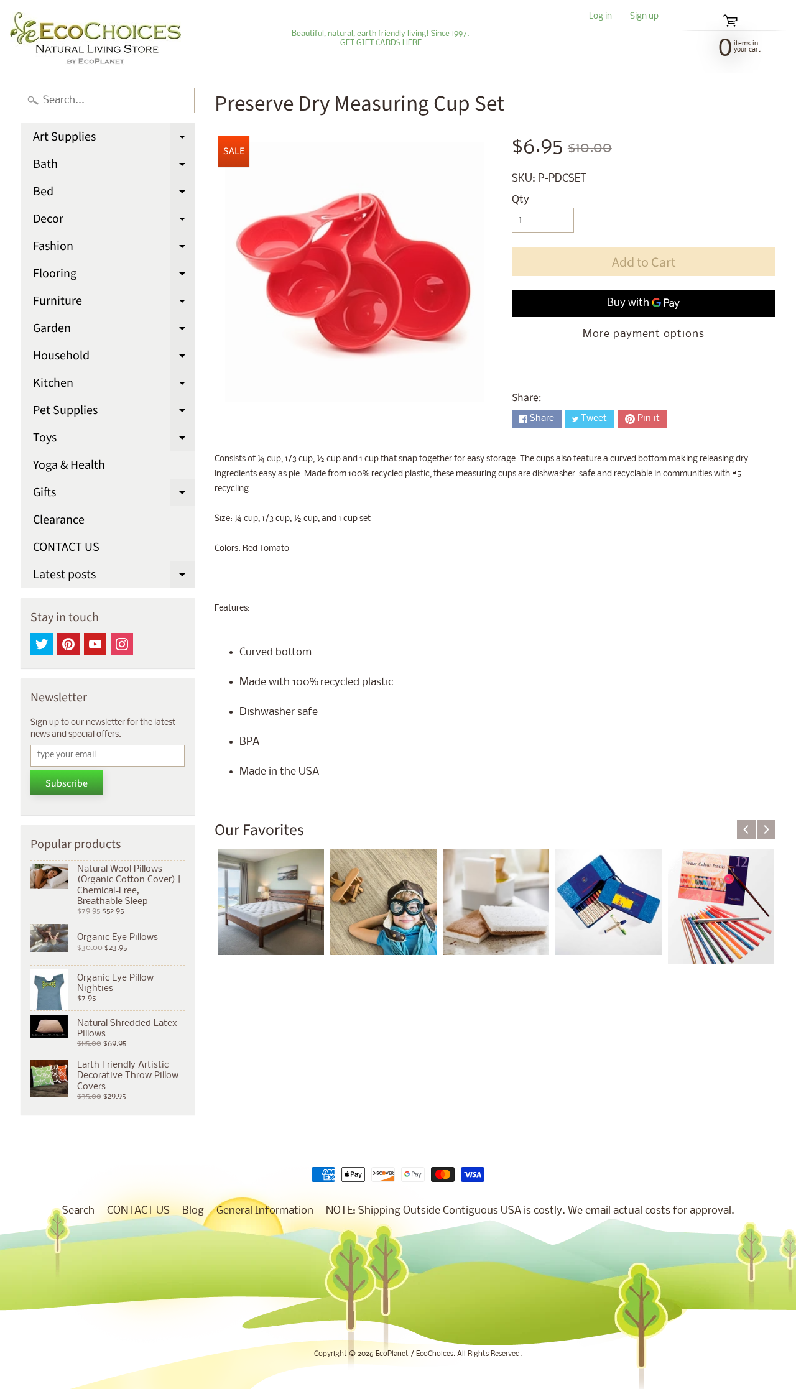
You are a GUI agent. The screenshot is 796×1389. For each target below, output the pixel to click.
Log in (600, 17)
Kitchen (114, 385)
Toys (114, 440)
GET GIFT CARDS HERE (381, 43)
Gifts (114, 495)
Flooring (114, 276)
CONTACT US (66, 547)
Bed (114, 194)
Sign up (644, 17)
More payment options (644, 334)
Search (78, 1211)
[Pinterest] (68, 644)
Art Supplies (114, 139)
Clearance (59, 519)
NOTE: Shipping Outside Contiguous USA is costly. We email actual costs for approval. (530, 1211)
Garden (114, 331)
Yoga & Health (69, 465)
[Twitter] (41, 644)
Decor (114, 221)
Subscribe (66, 783)
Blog (193, 1211)
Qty (520, 200)
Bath (114, 166)
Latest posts (114, 577)
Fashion (114, 249)
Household (114, 358)
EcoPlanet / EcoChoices (414, 1354)
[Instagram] (122, 644)
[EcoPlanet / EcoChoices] (95, 38)
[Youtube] (95, 644)
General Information (264, 1211)
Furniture (114, 303)
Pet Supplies (114, 413)
